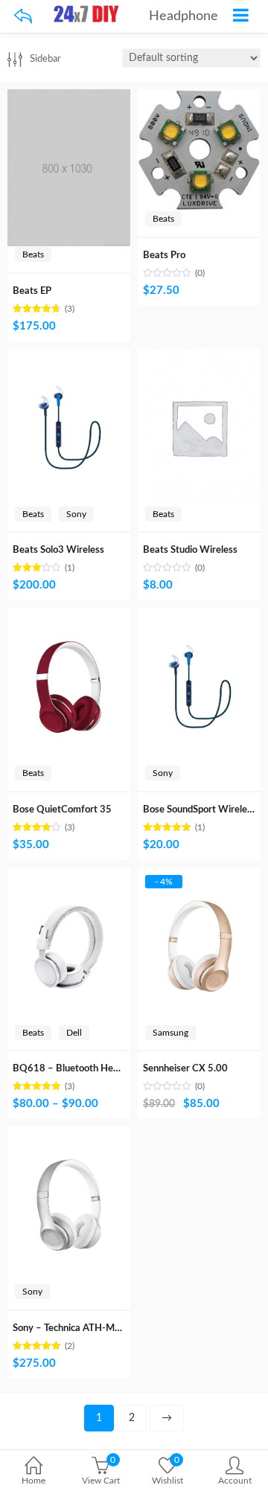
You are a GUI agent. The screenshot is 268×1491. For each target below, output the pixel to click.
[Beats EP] (68, 97)
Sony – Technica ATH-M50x (72, 1328)
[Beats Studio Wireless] (199, 357)
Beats (33, 254)
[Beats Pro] (199, 97)
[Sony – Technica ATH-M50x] (68, 1134)
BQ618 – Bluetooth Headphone (81, 1069)
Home (33, 1480)
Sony (76, 514)
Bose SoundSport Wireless (199, 810)
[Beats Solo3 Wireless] (68, 357)
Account (235, 1480)
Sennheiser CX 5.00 (185, 1069)
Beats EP (32, 291)
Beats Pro (164, 255)
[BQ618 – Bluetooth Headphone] (68, 875)
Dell (74, 1032)
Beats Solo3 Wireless (58, 550)
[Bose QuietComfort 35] (68, 616)
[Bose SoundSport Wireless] (199, 616)
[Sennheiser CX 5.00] (199, 875)
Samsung (170, 1032)
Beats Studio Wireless (190, 550)
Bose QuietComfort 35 (62, 810)
